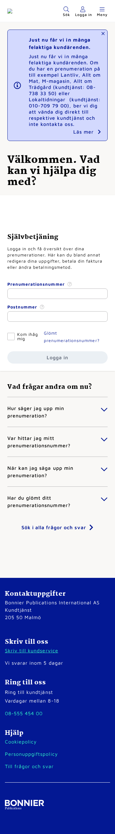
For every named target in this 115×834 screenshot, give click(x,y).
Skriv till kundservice (31, 650)
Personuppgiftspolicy (31, 754)
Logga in (57, 357)
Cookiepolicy (21, 741)
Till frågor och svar (29, 766)
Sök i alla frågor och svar (53, 527)
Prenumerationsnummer (36, 284)
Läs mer (84, 132)
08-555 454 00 (24, 713)
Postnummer (23, 306)
